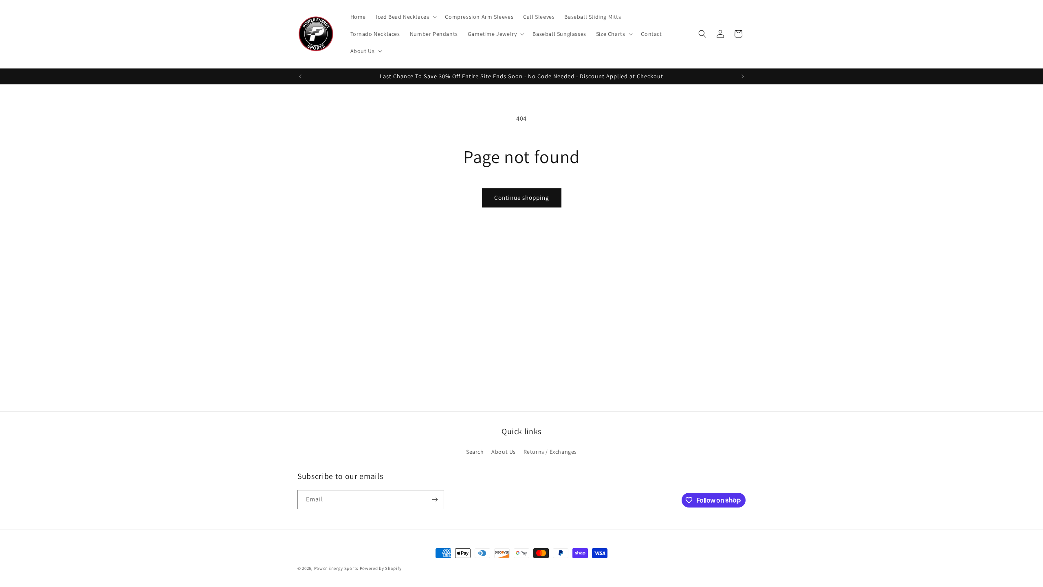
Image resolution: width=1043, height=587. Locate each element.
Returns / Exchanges (550, 451)
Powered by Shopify (381, 568)
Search (475, 451)
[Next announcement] (743, 76)
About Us (503, 451)
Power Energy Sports (336, 568)
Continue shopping (521, 197)
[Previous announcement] (300, 76)
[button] (405, 16)
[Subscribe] (435, 499)
